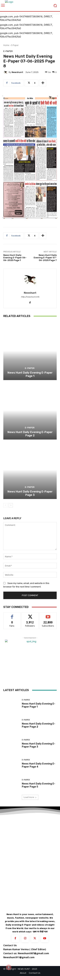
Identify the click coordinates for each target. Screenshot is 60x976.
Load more (29, 797)
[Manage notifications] (8, 967)
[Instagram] (25, 938)
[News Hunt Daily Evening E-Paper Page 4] (11, 763)
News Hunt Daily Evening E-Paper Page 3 (30, 493)
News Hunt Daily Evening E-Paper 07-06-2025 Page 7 (45, 257)
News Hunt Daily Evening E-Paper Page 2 (30, 433)
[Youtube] (44, 938)
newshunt (17, 72)
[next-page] (11, 505)
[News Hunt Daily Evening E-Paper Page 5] (11, 783)
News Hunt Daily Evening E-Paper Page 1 (30, 374)
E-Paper (15, 45)
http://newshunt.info (30, 297)
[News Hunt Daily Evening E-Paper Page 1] (30, 350)
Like (12, 615)
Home (6, 45)
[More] (42, 83)
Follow (30, 615)
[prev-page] (5, 505)
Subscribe (48, 615)
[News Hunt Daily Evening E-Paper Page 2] (30, 410)
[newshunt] (6, 72)
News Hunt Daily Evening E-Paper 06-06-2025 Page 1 (14, 257)
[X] (35, 938)
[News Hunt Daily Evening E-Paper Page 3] (30, 469)
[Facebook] (30, 301)
